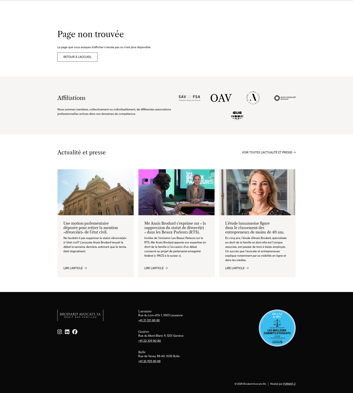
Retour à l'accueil (77, 57)
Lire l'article (73, 268)
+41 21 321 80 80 (149, 320)
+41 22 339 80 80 (149, 341)
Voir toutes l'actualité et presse (267, 152)
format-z (289, 384)
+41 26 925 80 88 (149, 361)
